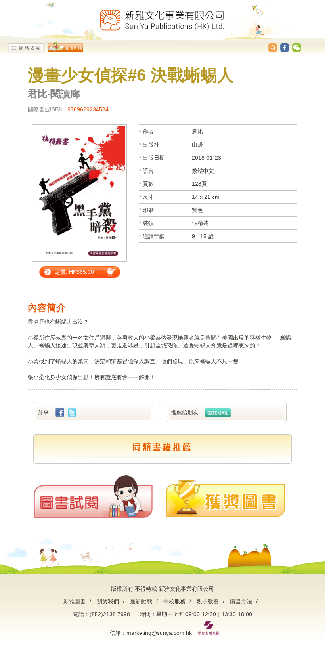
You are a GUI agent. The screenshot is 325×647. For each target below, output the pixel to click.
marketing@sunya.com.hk (159, 633)
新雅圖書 (74, 601)
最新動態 (141, 601)
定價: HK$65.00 (74, 272)
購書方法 (241, 601)
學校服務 (174, 601)
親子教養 (208, 601)
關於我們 (108, 601)
